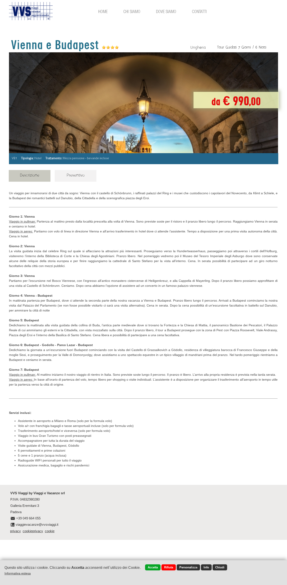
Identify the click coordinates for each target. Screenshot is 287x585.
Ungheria (198, 47)
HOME (103, 11)
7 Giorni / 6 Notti (252, 47)
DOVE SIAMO (166, 11)
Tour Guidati (227, 47)
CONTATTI (199, 11)
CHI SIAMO (131, 11)
